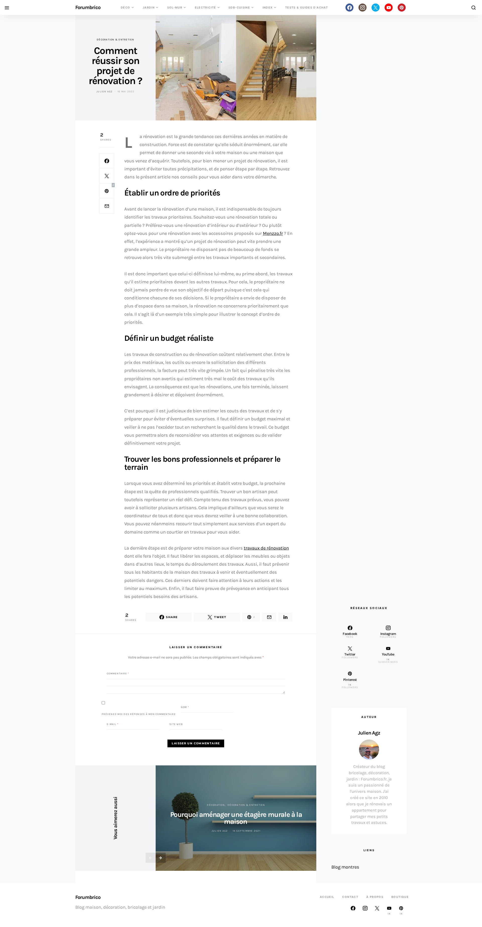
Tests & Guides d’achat (306, 7)
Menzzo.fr (273, 233)
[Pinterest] (402, 8)
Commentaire (118, 673)
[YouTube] (389, 8)
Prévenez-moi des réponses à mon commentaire (139, 713)
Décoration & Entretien (115, 39)
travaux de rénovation (266, 548)
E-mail (112, 723)
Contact (350, 897)
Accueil (327, 897)
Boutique (400, 897)
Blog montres (345, 867)
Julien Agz (104, 91)
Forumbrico (87, 7)
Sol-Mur (175, 7)
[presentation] (151, 858)
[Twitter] (376, 8)
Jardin (149, 7)
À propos (374, 897)
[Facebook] (349, 8)
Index (268, 7)
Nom (185, 707)
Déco (125, 7)
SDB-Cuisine (239, 7)
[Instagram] (362, 8)
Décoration (216, 805)
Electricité (205, 7)
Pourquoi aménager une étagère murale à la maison (236, 818)
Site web (176, 723)
